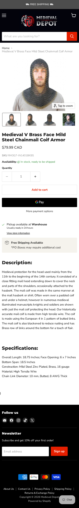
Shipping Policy (63, 489)
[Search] (72, 36)
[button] (11, 119)
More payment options (39, 211)
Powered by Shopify (39, 501)
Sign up (59, 451)
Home (6, 48)
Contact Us (24, 489)
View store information (18, 233)
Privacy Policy (42, 489)
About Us (8, 489)
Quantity (7, 168)
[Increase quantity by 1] (35, 177)
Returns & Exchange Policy (39, 493)
